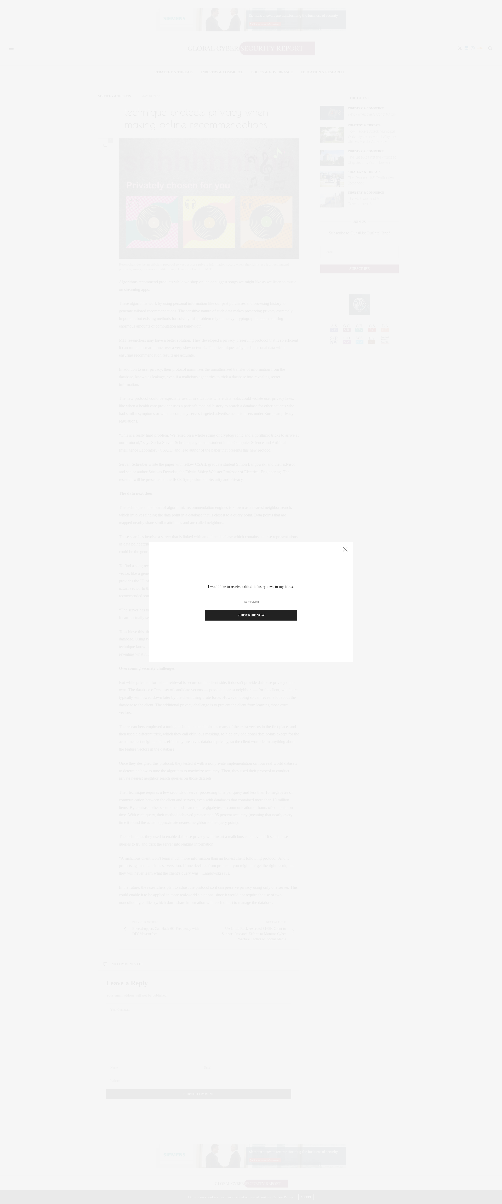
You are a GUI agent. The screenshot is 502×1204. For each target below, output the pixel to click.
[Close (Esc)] (345, 549)
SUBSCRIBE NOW (251, 615)
